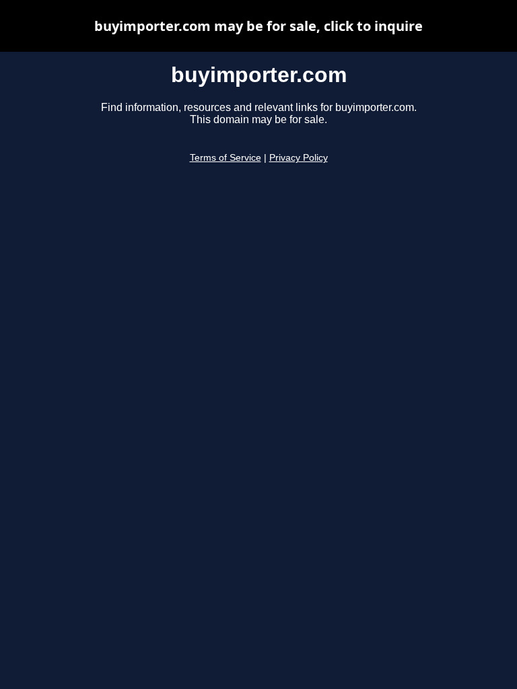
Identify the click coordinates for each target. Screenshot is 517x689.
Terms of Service (225, 158)
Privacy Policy (298, 158)
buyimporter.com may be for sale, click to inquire (258, 26)
